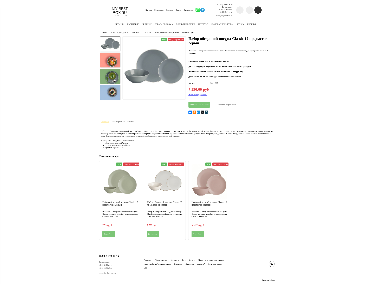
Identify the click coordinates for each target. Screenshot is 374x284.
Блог (184, 260)
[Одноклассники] (194, 112)
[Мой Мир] (198, 112)
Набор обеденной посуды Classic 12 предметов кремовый (164, 203)
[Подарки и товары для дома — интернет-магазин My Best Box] (120, 17)
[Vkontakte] (272, 264)
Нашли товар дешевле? (197, 95)
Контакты (175, 260)
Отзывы (131, 122)
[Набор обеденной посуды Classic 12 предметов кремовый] (164, 181)
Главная (104, 32)
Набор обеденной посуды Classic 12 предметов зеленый (120, 203)
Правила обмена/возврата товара (157, 264)
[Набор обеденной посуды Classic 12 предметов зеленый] (120, 181)
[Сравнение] (249, 10)
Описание (105, 122)
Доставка (169, 10)
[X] (202, 112)
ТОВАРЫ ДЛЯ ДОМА (119, 32)
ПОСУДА (136, 32)
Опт (145, 268)
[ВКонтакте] (190, 112)
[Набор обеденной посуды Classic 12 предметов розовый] (209, 181)
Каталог (149, 10)
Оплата (178, 10)
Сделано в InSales (268, 280)
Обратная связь (161, 260)
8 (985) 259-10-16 (224, 4)
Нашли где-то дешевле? (195, 264)
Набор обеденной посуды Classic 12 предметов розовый (209, 203)
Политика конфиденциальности (211, 260)
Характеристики (118, 122)
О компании (188, 10)
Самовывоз (158, 10)
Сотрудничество (215, 264)
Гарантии (178, 264)
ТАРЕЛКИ (147, 32)
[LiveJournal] (206, 112)
